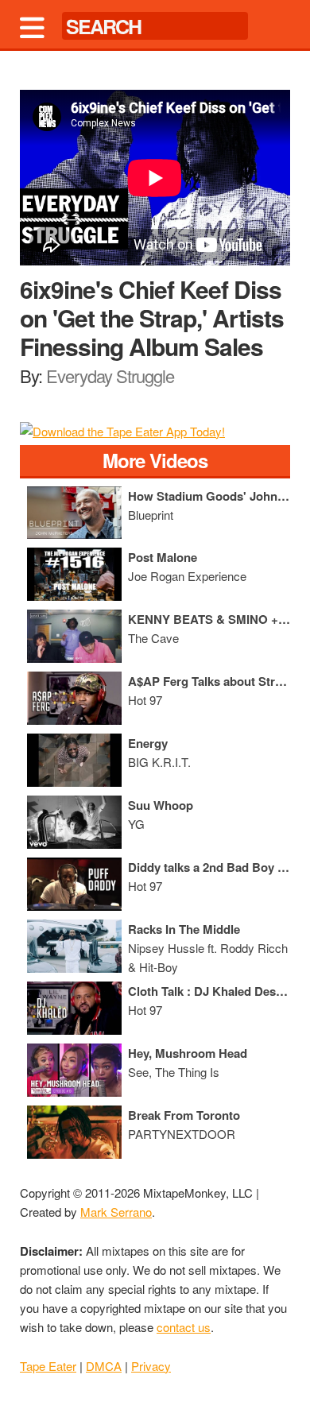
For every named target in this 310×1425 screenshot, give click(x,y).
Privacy (151, 1365)
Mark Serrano (116, 1211)
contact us (184, 1327)
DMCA (104, 1365)
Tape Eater (48, 1365)
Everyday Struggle (110, 375)
